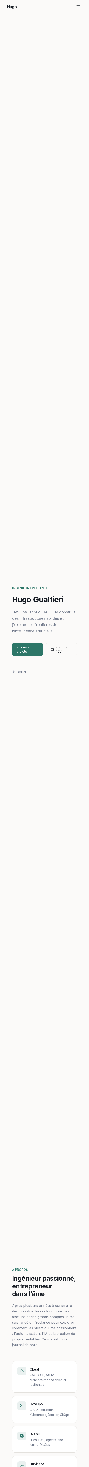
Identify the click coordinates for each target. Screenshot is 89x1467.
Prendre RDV (61, 649)
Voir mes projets (22, 649)
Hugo (12, 7)
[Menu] (78, 7)
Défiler (21, 672)
